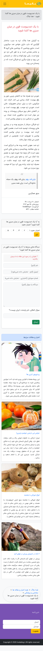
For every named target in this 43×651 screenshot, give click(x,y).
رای (36, 234)
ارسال (36, 322)
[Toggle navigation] (4, 3)
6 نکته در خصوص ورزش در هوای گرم (27, 554)
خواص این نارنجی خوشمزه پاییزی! (28, 433)
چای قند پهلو (30, 179)
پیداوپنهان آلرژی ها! (33, 374)
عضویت (35, 631)
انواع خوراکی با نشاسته (32, 495)
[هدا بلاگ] (33, 4)
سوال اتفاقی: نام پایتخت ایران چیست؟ (24, 310)
